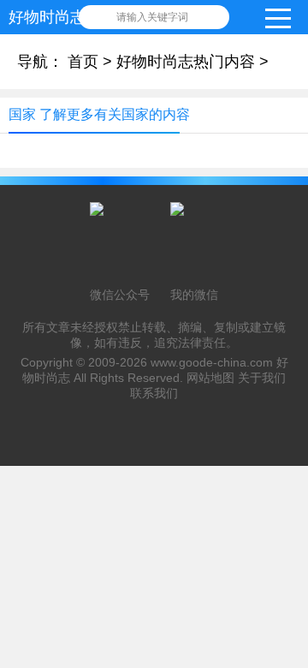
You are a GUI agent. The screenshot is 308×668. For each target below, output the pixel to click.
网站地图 (210, 378)
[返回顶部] (290, 583)
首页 (83, 61)
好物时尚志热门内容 (185, 61)
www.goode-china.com (212, 362)
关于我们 (262, 378)
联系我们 (154, 393)
